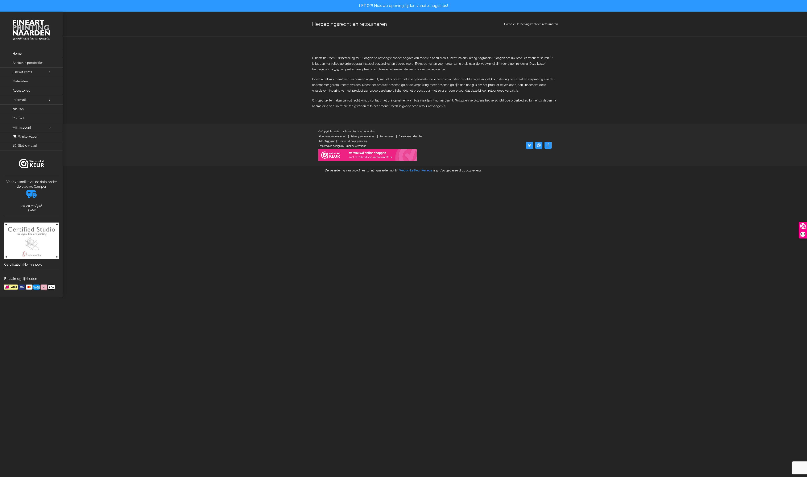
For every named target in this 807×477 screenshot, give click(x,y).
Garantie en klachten (411, 136)
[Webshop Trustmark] (31, 163)
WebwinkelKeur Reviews (416, 170)
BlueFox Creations (355, 146)
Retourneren (387, 136)
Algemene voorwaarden (332, 136)
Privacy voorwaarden (363, 136)
